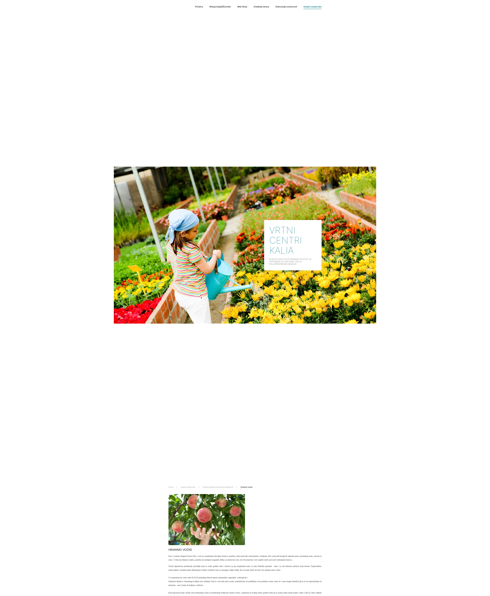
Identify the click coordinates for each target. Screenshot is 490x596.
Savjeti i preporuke (312, 6)
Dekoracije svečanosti (286, 6)
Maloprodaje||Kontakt (220, 6)
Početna (199, 6)
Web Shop (242, 6)
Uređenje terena (261, 6)
